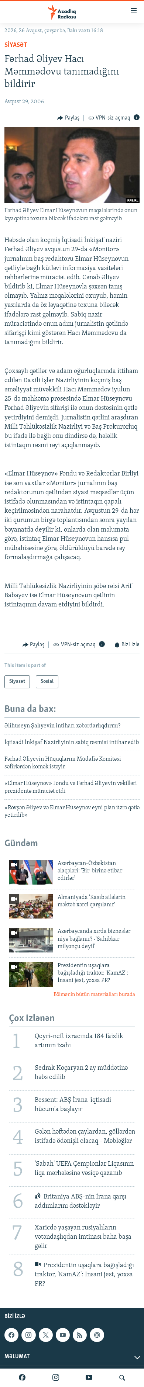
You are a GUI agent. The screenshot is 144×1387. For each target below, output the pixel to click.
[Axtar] (122, 1378)
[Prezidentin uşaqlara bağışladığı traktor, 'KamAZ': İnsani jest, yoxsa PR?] (31, 974)
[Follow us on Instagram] (28, 1335)
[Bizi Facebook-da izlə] (22, 1378)
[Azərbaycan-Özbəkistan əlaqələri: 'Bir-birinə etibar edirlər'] (31, 872)
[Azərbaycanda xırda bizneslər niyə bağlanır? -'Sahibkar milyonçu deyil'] (31, 940)
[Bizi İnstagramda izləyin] (55, 1378)
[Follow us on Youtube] (63, 1335)
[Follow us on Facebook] (11, 1335)
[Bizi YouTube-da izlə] (89, 1378)
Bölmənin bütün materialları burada (94, 994)
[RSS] (80, 1335)
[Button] (68, 118)
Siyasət (15, 45)
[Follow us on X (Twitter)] (46, 1335)
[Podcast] (97, 1335)
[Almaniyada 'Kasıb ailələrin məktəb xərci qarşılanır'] (31, 906)
